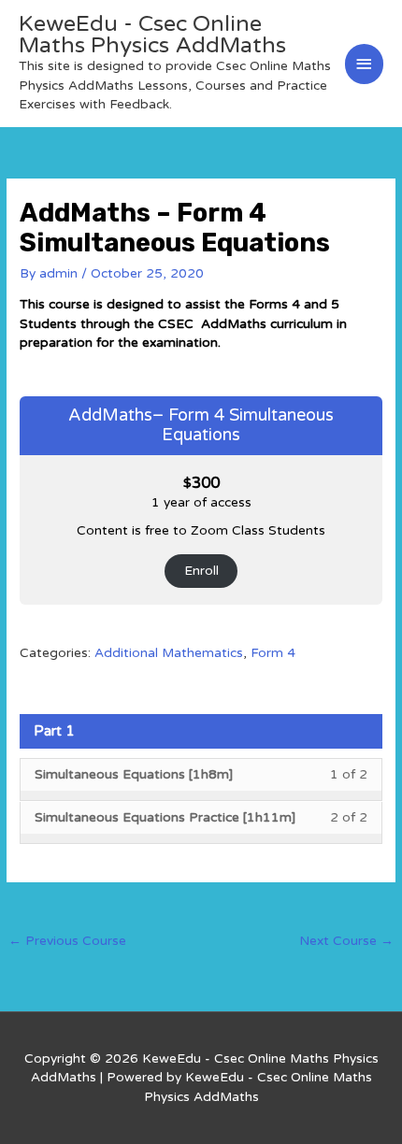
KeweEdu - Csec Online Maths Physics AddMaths (152, 35)
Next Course (346, 941)
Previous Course (67, 941)
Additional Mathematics (168, 653)
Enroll (201, 571)
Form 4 (273, 653)
